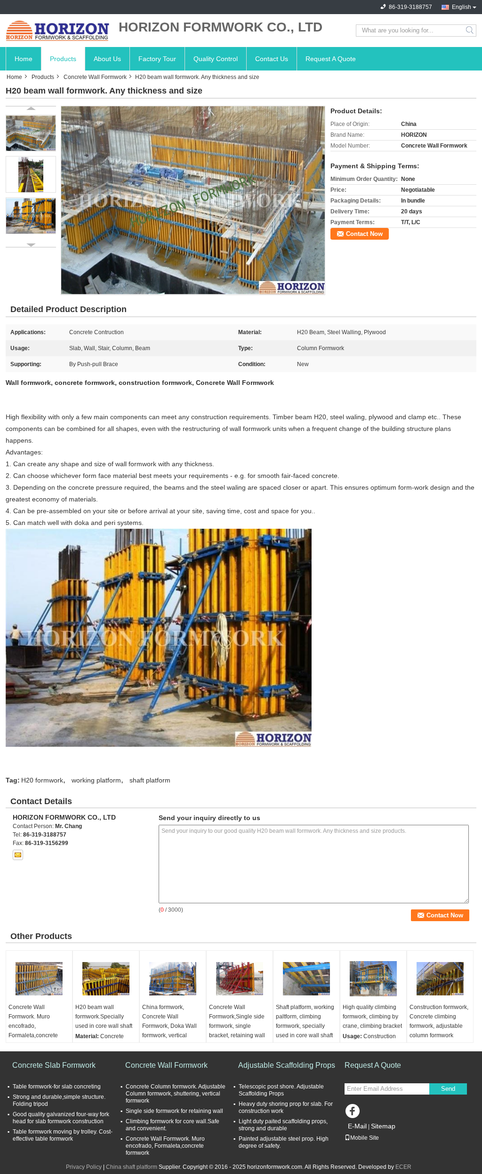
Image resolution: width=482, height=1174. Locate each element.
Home (23, 59)
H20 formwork (42, 780)
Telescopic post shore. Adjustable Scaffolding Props (281, 1090)
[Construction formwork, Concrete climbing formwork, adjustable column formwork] (440, 978)
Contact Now (364, 233)
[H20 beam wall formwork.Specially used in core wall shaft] (106, 978)
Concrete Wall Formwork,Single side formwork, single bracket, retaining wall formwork (237, 1026)
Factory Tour (157, 59)
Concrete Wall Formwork (95, 77)
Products (63, 59)
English (461, 7)
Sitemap (383, 1126)
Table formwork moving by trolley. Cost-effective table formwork (62, 1135)
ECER (403, 1167)
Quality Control (215, 59)
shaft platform (149, 780)
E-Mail (357, 1126)
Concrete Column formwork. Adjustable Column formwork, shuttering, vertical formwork (175, 1093)
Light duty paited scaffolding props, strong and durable (283, 1125)
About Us (107, 59)
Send (448, 1088)
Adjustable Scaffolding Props (286, 1065)
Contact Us (271, 59)
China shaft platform (131, 1167)
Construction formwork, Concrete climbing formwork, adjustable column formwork (439, 1021)
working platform (96, 780)
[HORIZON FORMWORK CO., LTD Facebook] (354, 1113)
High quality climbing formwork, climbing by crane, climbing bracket (372, 1016)
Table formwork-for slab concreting (57, 1086)
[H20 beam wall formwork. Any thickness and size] (193, 200)
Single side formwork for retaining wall (174, 1111)
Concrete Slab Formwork (54, 1065)
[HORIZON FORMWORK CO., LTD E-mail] (18, 855)
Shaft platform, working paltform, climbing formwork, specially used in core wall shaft (305, 1021)
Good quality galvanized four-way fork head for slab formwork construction (61, 1118)
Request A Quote (330, 59)
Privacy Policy (84, 1167)
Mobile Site (364, 1138)
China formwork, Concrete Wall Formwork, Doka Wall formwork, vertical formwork (169, 1026)
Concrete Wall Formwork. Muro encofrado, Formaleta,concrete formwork (33, 1026)
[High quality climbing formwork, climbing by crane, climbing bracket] (373, 978)
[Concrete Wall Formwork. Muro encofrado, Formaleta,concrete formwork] (39, 978)
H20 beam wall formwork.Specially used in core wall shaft (103, 1016)
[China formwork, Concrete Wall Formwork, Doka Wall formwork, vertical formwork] (173, 978)
